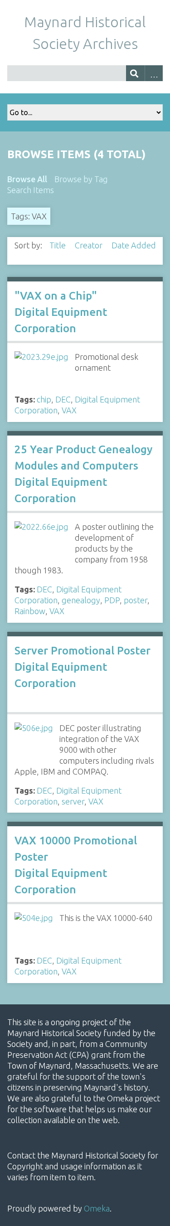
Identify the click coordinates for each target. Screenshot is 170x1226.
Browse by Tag (81, 179)
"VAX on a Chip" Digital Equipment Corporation (61, 312)
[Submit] (135, 73)
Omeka (97, 1208)
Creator (89, 245)
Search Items (30, 189)
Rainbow (30, 610)
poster (135, 600)
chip (44, 399)
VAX (69, 410)
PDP (112, 600)
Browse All (27, 179)
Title (58, 245)
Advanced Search (154, 73)
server (73, 801)
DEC (63, 399)
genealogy (81, 600)
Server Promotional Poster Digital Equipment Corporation (83, 666)
